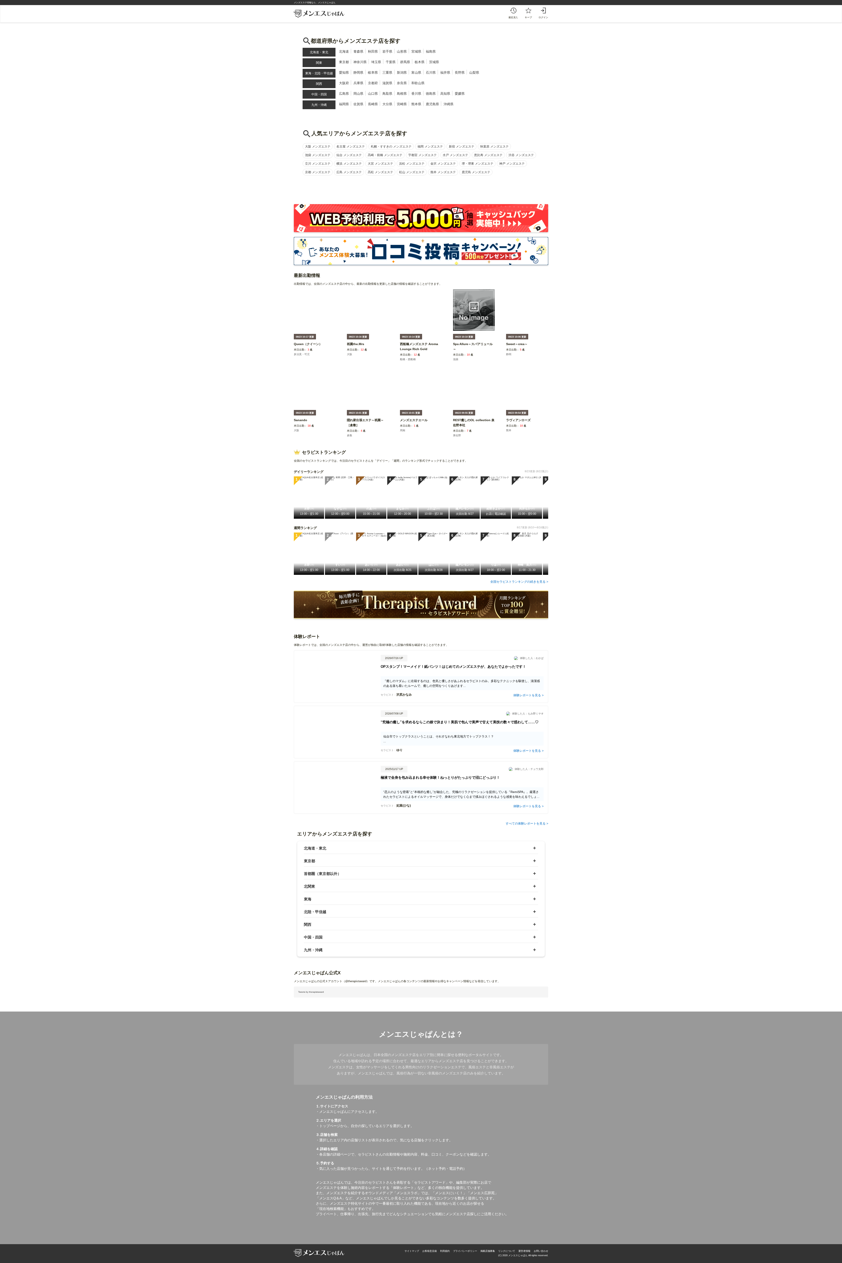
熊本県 (416, 104)
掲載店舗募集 (487, 1251)
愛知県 (344, 72)
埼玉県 (376, 62)
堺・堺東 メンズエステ (477, 163)
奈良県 (402, 83)
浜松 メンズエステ (412, 163)
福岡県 (344, 104)
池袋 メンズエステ (317, 155)
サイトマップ (412, 1251)
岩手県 (387, 51)
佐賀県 (358, 104)
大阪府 (344, 83)
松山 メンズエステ (412, 172)
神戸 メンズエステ (512, 163)
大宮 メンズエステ (380, 163)
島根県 (402, 93)
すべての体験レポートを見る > (527, 823)
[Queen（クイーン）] (308, 347)
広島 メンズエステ (349, 172)
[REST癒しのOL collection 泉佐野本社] (474, 428)
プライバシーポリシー (465, 1251)
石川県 (431, 72)
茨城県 (434, 62)
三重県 (387, 72)
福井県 (445, 72)
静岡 (508, 354)
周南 (402, 430)
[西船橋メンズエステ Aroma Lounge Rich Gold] (421, 352)
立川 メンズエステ (317, 163)
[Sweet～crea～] (517, 347)
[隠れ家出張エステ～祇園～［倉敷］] (368, 428)
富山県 (416, 72)
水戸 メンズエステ (455, 155)
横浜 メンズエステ (349, 163)
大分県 (387, 104)
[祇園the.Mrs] (355, 347)
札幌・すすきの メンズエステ (391, 146)
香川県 (416, 93)
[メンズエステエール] (414, 423)
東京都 (344, 62)
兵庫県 (358, 83)
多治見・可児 (302, 354)
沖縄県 (448, 104)
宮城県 (416, 51)
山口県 (373, 93)
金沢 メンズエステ (443, 163)
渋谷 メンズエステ (521, 155)
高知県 (445, 93)
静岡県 (358, 72)
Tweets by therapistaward (311, 992)
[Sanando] (300, 423)
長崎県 (373, 104)
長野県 (460, 72)
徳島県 (431, 93)
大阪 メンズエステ (317, 146)
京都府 (373, 83)
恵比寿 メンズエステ (488, 155)
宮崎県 (402, 104)
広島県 (344, 93)
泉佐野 (457, 435)
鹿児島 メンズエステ (476, 172)
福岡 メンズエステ (430, 146)
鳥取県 (387, 93)
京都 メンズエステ (317, 172)
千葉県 (391, 62)
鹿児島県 (432, 104)
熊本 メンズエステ (443, 172)
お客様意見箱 (429, 1251)
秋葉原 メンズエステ (494, 146)
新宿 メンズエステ (461, 146)
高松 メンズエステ (380, 172)
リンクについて (506, 1251)
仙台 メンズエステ (349, 155)
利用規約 (445, 1251)
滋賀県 (387, 83)
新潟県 (402, 72)
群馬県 (405, 62)
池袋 (455, 359)
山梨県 (474, 72)
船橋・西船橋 (408, 359)
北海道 (344, 51)
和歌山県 (418, 83)
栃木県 (420, 62)
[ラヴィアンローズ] (518, 423)
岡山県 (358, 93)
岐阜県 (373, 72)
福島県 (431, 51)
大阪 (349, 354)
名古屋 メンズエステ (350, 146)
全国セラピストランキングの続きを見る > (519, 581)
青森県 (358, 51)
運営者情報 (524, 1251)
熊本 (508, 430)
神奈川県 (360, 62)
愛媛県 (460, 93)
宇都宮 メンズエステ (422, 155)
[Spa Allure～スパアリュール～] (474, 352)
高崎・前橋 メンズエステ (385, 155)
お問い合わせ (541, 1251)
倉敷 (349, 435)
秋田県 (373, 51)
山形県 (402, 51)
